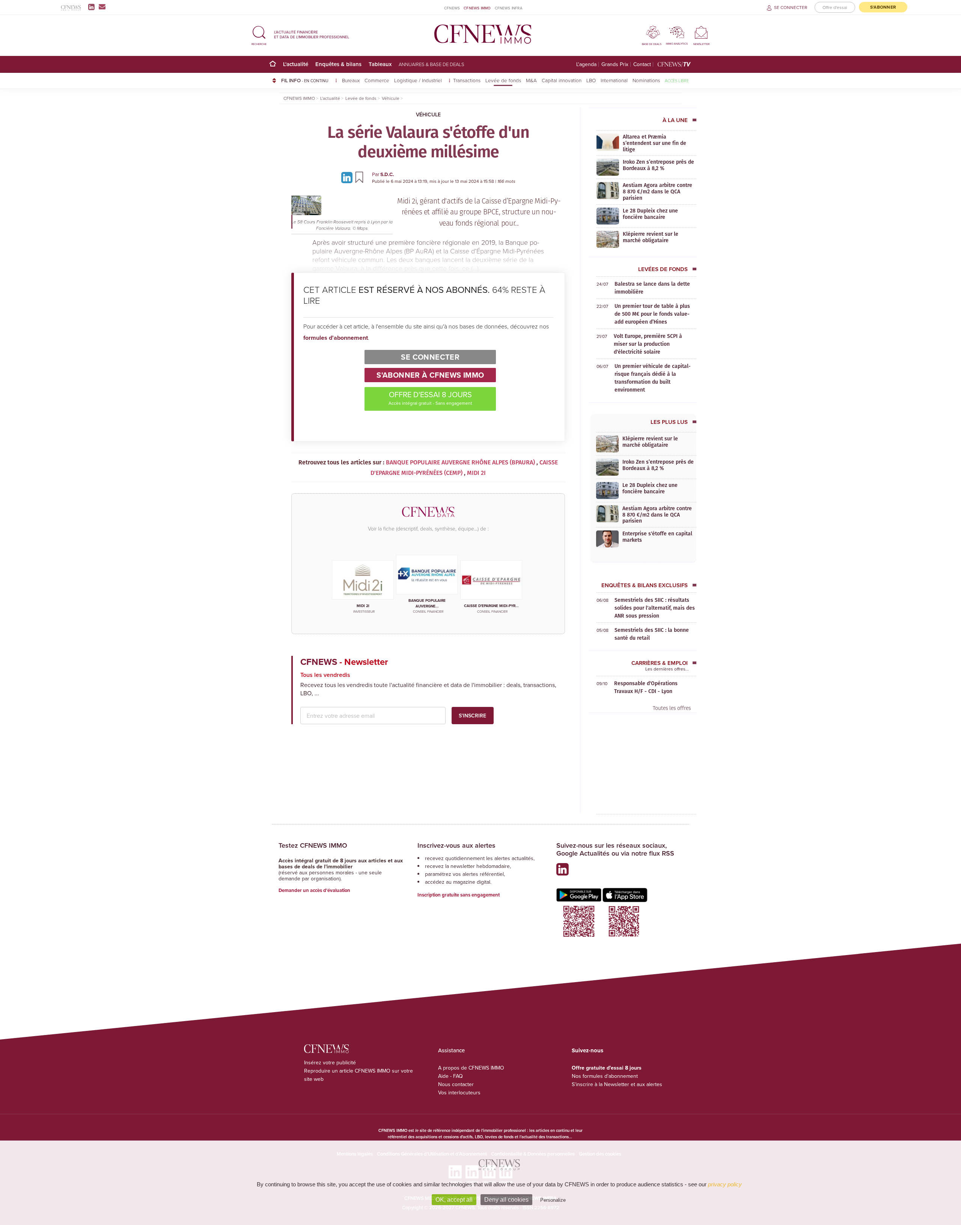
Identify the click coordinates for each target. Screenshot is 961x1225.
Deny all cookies (506, 1199)
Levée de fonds (503, 80)
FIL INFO (304, 80)
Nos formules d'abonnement (605, 1076)
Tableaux (380, 64)
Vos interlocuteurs (459, 1092)
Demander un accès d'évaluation (314, 890)
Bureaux (351, 80)
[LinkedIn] (93, 7)
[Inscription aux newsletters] (102, 7)
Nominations (646, 80)
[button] (259, 34)
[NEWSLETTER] (701, 32)
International (614, 80)
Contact (642, 64)
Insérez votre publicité (330, 1062)
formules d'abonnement (335, 337)
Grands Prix (614, 64)
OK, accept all (454, 1199)
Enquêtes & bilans (338, 64)
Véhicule (428, 114)
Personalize (553, 1200)
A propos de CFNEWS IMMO (471, 1067)
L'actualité (295, 64)
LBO (591, 80)
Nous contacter (456, 1084)
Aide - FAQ (450, 1076)
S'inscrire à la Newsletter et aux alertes (617, 1084)
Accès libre (677, 80)
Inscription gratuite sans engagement (458, 894)
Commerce (377, 80)
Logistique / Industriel (418, 80)
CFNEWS (452, 8)
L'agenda (586, 64)
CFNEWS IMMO (477, 8)
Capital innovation (561, 80)
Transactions (466, 80)
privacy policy (725, 1184)
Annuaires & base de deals (431, 64)
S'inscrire (472, 715)
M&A (531, 80)
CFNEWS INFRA (509, 8)
